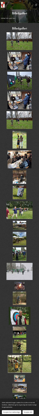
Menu (36, 5)
